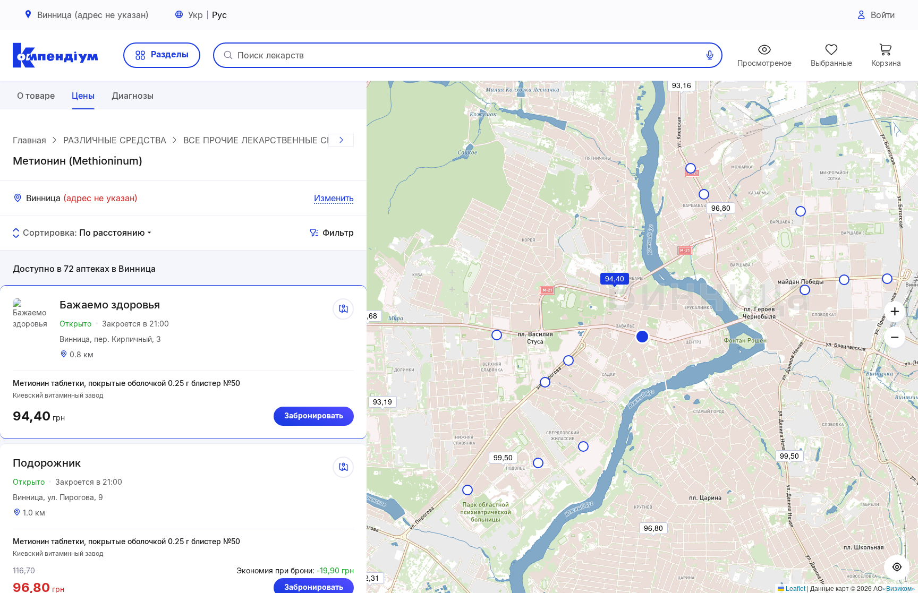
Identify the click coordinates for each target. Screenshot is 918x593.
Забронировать (313, 415)
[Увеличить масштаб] (894, 311)
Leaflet (794, 587)
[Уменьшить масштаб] (894, 337)
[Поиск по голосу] (709, 55)
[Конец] (341, 140)
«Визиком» (898, 587)
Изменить (334, 198)
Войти (883, 15)
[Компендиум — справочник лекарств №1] (55, 55)
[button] (642, 336)
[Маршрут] (343, 309)
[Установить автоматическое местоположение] (897, 567)
